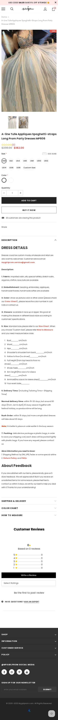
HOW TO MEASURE (12, 515)
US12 (46, 161)
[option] (29, 71)
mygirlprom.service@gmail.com (18, 262)
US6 (25, 161)
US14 (4, 167)
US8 (32, 161)
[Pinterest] (19, 672)
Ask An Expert (31, 601)
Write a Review (28, 575)
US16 (11, 167)
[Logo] (29, 9)
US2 (11, 161)
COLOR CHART (9, 508)
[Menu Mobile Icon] (3, 9)
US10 (39, 161)
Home (4, 17)
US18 (18, 167)
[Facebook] (4, 672)
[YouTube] (27, 672)
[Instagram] (11, 672)
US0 (4, 161)
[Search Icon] (11, 9)
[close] (55, 2)
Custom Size (29, 167)
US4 (18, 161)
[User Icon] (45, 9)
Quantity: (5, 188)
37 (7, 218)
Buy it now (29, 210)
